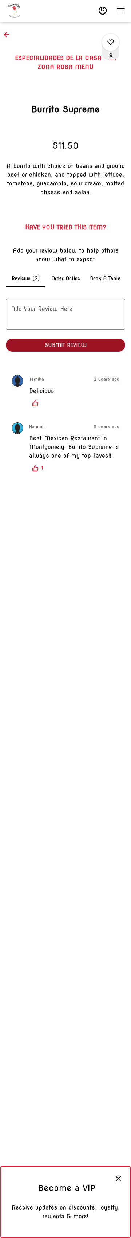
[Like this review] (37, 403)
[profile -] (102, 10)
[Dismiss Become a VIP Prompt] (118, 1178)
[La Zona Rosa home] (38, 11)
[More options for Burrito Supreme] (110, 42)
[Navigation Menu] (121, 11)
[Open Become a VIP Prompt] (65, 1231)
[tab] (25, 278)
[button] (8, 35)
